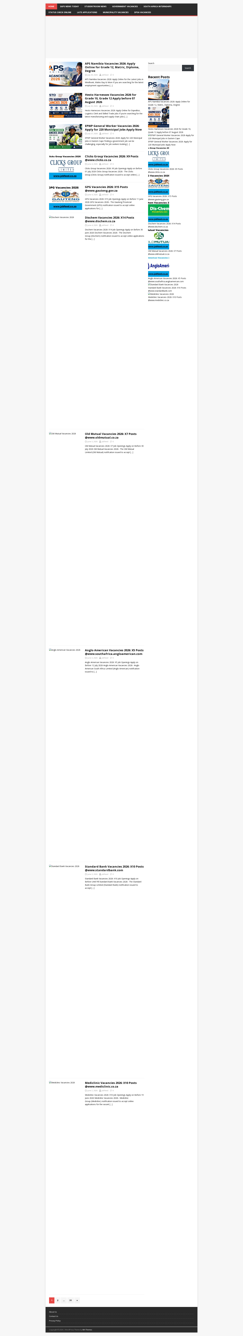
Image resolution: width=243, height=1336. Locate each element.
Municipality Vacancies (116, 12)
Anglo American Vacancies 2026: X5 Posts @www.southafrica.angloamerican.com (114, 652)
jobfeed (105, 75)
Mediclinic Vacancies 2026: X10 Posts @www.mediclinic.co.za (111, 1084)
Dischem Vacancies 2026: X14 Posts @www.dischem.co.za (109, 219)
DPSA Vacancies (142, 12)
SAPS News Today (69, 6)
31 (70, 1300)
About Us (53, 1312)
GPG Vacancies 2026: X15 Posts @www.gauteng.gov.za (106, 188)
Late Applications (87, 12)
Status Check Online (60, 12)
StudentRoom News (95, 6)
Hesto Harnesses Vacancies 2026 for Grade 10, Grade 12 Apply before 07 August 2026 (110, 98)
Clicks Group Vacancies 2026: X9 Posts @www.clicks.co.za (111, 158)
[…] (111, 85)
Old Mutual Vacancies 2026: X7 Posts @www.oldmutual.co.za (111, 435)
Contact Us (53, 1316)
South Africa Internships (157, 6)
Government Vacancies (125, 6)
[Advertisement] (121, 37)
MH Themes (87, 1330)
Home (51, 6)
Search (151, 63)
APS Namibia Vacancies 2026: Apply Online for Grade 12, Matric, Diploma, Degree (112, 67)
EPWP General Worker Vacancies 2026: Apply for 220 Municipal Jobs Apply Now (113, 127)
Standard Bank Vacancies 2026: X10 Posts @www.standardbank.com (114, 868)
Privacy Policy (55, 1320)
